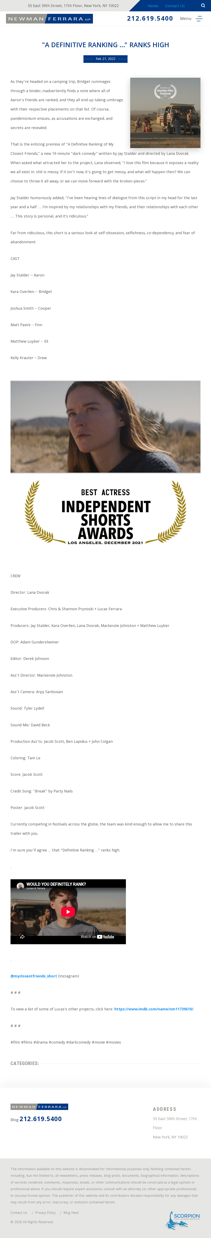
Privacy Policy (45, 1213)
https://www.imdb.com (135, 1009)
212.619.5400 (150, 19)
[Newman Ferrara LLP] (49, 19)
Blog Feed (71, 1213)
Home (153, 6)
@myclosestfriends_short (34, 976)
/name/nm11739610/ (174, 1009)
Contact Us (175, 6)
